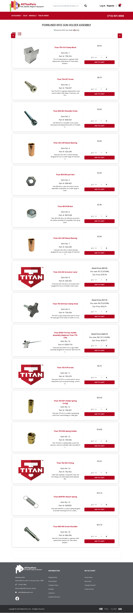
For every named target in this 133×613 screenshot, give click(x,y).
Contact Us (51, 593)
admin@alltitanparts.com (25, 592)
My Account (88, 581)
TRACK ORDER (43, 16)
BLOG (25, 16)
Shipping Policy (52, 577)
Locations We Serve (54, 597)
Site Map (51, 589)
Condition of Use (53, 585)
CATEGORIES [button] (16, 16)
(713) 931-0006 (22, 584)
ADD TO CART (99, 62)
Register (110, 6)
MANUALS (32, 16)
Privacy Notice (52, 581)
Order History (89, 577)
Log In (102, 6)
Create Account (89, 589)
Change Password (90, 585)
